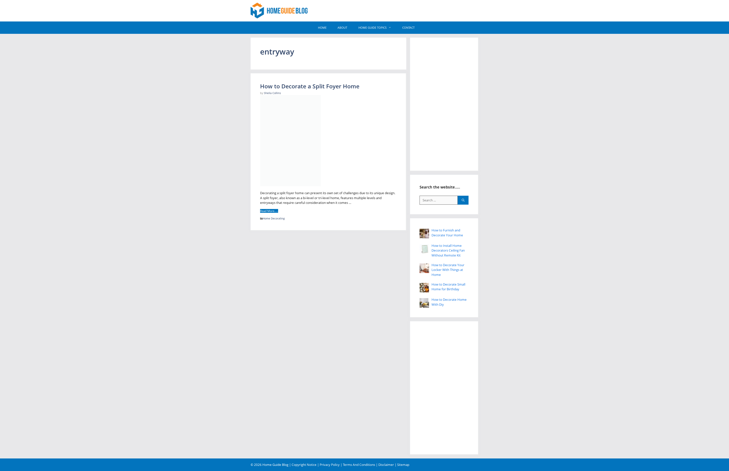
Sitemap (403, 464)
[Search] (463, 200)
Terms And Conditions (359, 464)
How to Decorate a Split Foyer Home (309, 86)
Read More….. (269, 211)
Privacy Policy (330, 464)
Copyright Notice (304, 464)
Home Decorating (274, 218)
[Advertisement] (409, 10)
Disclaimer (386, 464)
